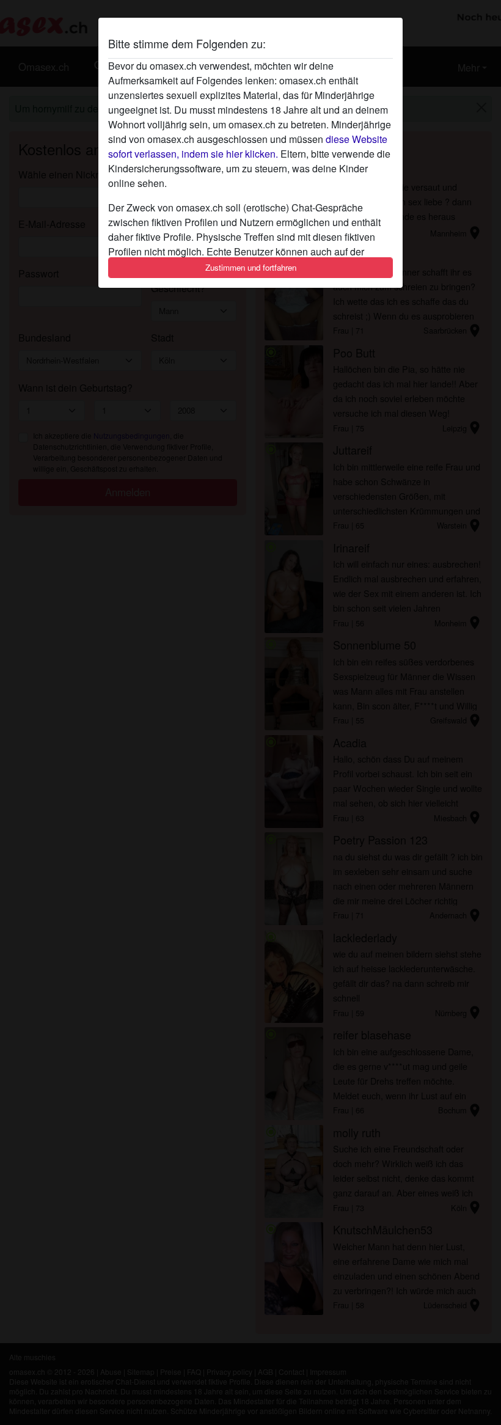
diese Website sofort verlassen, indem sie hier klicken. (247, 146)
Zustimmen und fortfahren (250, 267)
